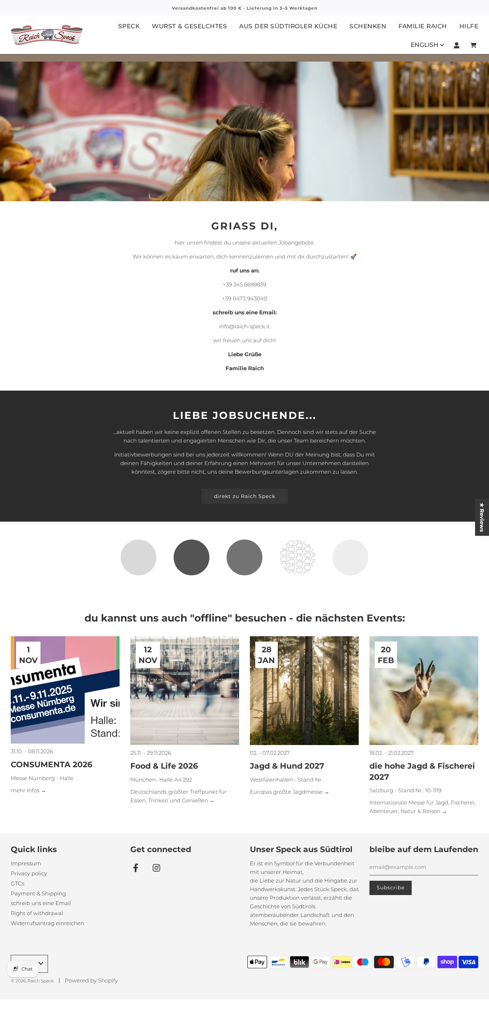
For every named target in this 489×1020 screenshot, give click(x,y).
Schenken (367, 26)
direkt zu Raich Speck (244, 496)
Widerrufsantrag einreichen (47, 923)
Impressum (26, 863)
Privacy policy (29, 873)
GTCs (17, 883)
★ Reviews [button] (482, 517)
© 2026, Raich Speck (32, 980)
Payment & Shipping (38, 893)
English (425, 44)
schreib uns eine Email (41, 903)
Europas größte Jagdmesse (287, 791)
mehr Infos (26, 790)
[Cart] (474, 45)
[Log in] (456, 45)
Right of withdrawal (37, 913)
